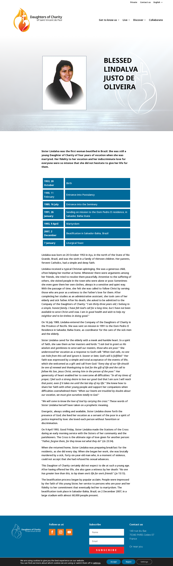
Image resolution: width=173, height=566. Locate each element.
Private (133, 2)
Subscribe (106, 550)
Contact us (145, 2)
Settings (144, 561)
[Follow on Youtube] (69, 532)
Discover (138, 20)
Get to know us (108, 20)
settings (96, 563)
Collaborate (156, 20)
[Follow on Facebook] (52, 532)
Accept (114, 561)
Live (125, 20)
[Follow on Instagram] (60, 532)
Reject (128, 561)
